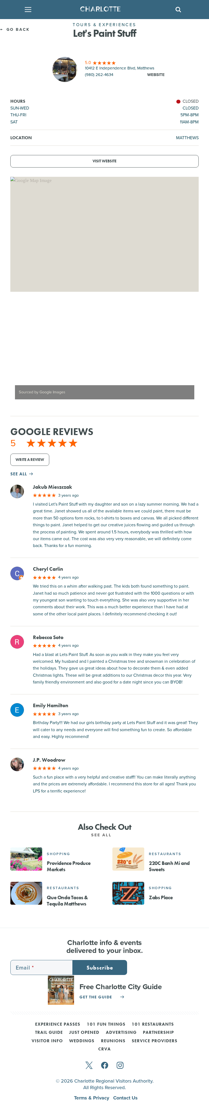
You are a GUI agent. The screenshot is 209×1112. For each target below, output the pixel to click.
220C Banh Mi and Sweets (169, 866)
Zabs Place (161, 897)
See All (102, 835)
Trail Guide (49, 1033)
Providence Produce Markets (68, 866)
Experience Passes (57, 1024)
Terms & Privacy (92, 1097)
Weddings (81, 1041)
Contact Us (125, 1097)
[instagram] (120, 1066)
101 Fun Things (106, 1024)
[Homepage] (102, 9)
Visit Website (104, 161)
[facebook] (104, 1066)
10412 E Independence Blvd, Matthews (119, 68)
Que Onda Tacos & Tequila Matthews (67, 900)
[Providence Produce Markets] (26, 858)
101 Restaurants (153, 1024)
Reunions (113, 1041)
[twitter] (89, 1066)
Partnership (158, 1033)
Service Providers (154, 1041)
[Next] (190, 354)
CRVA (104, 1049)
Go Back (17, 29)
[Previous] (19, 354)
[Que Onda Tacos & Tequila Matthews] (26, 893)
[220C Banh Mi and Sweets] (128, 858)
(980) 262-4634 (99, 75)
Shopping (58, 853)
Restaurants (165, 853)
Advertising (121, 1033)
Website (156, 75)
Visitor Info (47, 1041)
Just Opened (84, 1033)
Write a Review (30, 459)
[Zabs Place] (128, 893)
